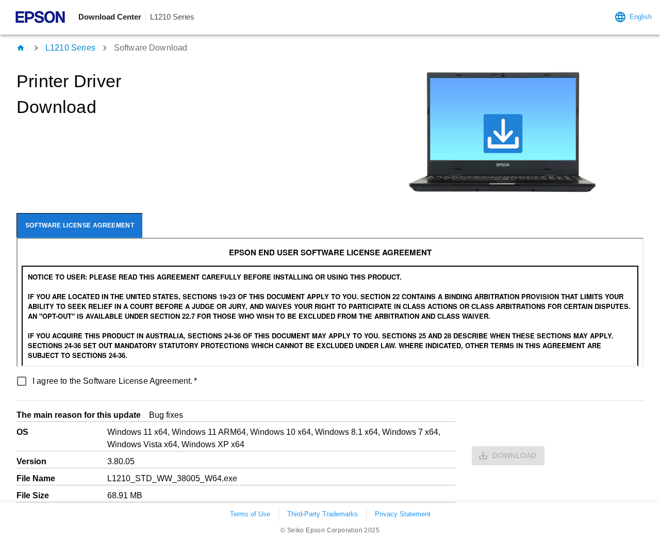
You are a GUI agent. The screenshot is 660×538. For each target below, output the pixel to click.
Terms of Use (250, 514)
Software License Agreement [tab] (79, 225)
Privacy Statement (403, 514)
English (641, 17)
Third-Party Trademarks (322, 514)
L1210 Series (70, 47)
